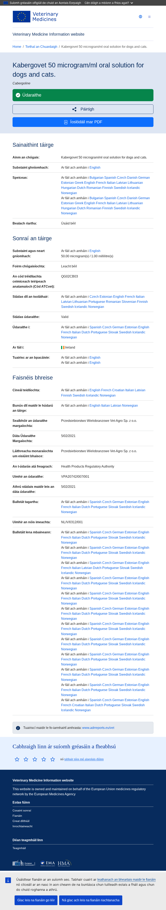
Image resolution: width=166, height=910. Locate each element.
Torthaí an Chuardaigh (41, 46)
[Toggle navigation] (149, 17)
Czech (121, 177)
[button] (83, 109)
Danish (132, 177)
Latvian (121, 182)
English (94, 167)
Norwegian (69, 193)
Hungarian (68, 187)
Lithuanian (135, 182)
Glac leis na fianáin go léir (36, 900)
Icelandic (133, 187)
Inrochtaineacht (22, 826)
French (101, 182)
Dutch (81, 187)
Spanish (110, 177)
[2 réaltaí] (21, 759)
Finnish (107, 187)
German (144, 177)
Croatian (118, 390)
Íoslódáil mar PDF (86, 122)
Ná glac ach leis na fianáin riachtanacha (90, 900)
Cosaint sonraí (22, 810)
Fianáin (17, 815)
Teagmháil (19, 848)
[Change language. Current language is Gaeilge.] (140, 16)
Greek (79, 182)
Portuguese (96, 301)
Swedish (120, 187)
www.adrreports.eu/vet (98, 727)
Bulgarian (96, 177)
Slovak (113, 332)
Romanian (93, 187)
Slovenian (129, 301)
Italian (111, 182)
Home (17, 46)
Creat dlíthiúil (21, 821)
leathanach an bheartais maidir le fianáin (126, 879)
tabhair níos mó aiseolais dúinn (84, 759)
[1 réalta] (17, 759)
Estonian (67, 182)
